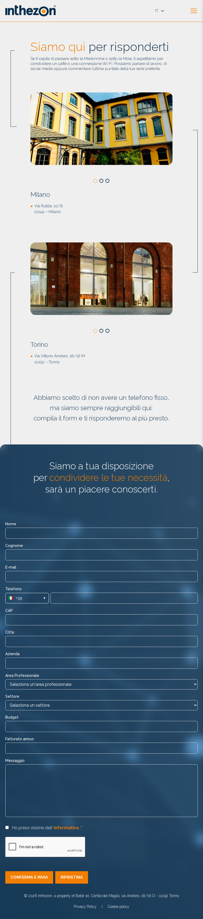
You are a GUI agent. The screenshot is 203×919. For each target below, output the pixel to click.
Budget (13, 717)
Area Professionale (23, 675)
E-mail (12, 567)
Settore (13, 696)
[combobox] (101, 684)
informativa (67, 827)
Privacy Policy (85, 906)
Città (10, 632)
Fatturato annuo (20, 739)
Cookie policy (118, 906)
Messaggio (15, 760)
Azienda (13, 654)
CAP (10, 610)
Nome (12, 524)
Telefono (13, 589)
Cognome (15, 545)
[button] (95, 181)
